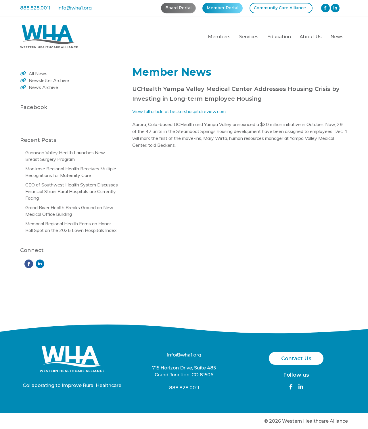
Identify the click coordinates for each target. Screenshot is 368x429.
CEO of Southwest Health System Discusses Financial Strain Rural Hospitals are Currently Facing (71, 191)
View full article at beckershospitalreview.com (179, 111)
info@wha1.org (74, 8)
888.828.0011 (35, 8)
